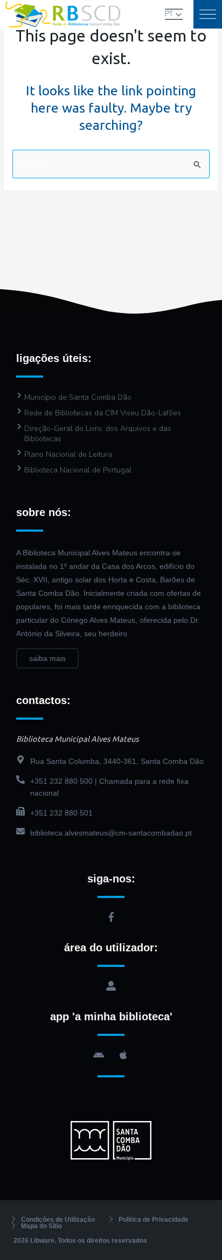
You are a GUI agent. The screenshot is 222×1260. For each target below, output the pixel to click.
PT (169, 14)
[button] (207, 14)
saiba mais (47, 658)
